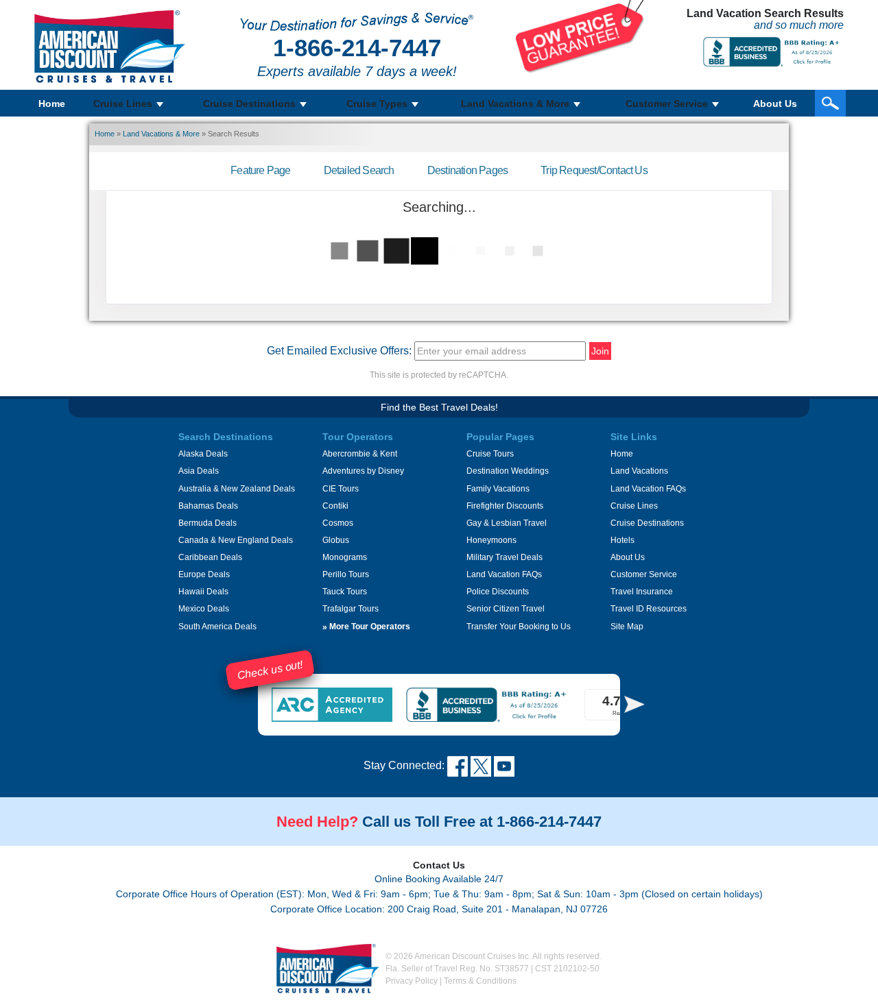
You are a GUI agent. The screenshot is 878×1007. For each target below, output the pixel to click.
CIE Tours (340, 489)
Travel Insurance (641, 591)
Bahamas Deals (208, 506)
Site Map (626, 626)
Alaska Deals (203, 454)
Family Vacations (498, 489)
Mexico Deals (203, 609)
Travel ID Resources (648, 609)
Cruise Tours (490, 454)
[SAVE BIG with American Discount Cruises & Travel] (580, 36)
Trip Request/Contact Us (594, 170)
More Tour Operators (366, 626)
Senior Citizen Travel (505, 609)
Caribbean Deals (210, 557)
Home (51, 103)
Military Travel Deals (504, 557)
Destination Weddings (507, 471)
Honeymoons (491, 540)
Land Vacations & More (161, 134)
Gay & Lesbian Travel (506, 523)
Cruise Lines (634, 506)
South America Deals (217, 626)
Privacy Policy (411, 981)
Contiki (335, 506)
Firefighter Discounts (504, 506)
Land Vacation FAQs (504, 574)
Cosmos (337, 523)
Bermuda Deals (207, 523)
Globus (335, 540)
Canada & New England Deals (235, 540)
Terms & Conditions (480, 981)
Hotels (622, 540)
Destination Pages (467, 170)
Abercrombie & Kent (359, 454)
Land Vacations (639, 471)
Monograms (344, 557)
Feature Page (260, 170)
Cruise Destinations (647, 523)
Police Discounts (497, 591)
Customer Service (643, 574)
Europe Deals (204, 574)
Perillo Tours (345, 574)
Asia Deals (198, 471)
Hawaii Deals (203, 591)
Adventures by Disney (363, 471)
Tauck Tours (344, 591)
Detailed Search (359, 170)
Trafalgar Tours (350, 609)
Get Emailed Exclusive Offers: (339, 350)
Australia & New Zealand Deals (236, 489)
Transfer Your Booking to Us (518, 626)
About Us (775, 103)
